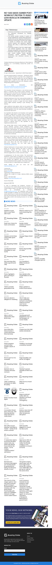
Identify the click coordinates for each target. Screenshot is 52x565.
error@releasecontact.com (10, 191)
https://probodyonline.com (10, 144)
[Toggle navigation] (4, 8)
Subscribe (14, 554)
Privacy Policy (30, 538)
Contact (29, 542)
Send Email (9, 171)
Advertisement (30, 540)
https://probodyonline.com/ (15, 178)
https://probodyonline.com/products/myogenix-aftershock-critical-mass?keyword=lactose (15, 87)
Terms (28, 536)
